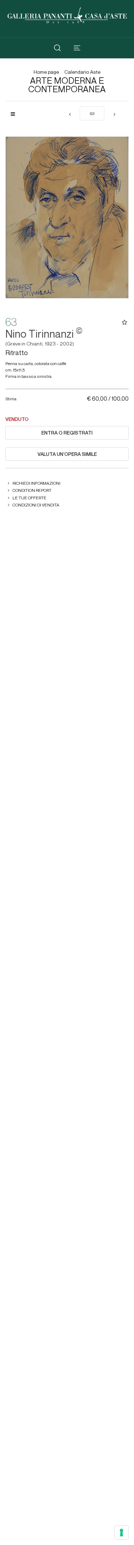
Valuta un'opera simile (67, 454)
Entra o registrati (67, 433)
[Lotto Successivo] (114, 114)
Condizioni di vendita (36, 505)
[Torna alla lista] (15, 114)
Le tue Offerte (29, 497)
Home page (46, 72)
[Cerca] (57, 48)
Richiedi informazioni (36, 483)
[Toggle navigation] (77, 48)
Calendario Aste (82, 72)
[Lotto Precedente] (70, 114)
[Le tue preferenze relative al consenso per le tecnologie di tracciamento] (121, 1532)
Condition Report (32, 490)
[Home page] (67, 14)
